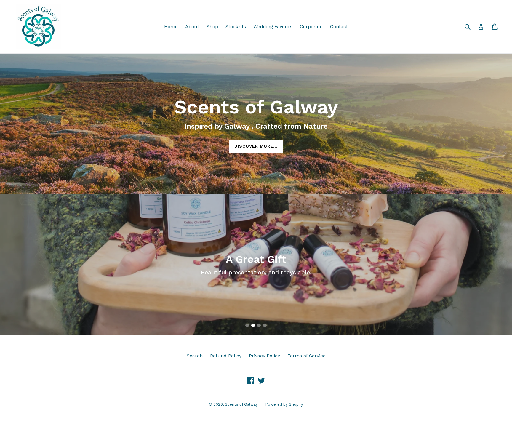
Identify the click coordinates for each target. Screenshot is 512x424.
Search (195, 356)
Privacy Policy (264, 356)
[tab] (247, 325)
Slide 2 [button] (253, 325)
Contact (339, 26)
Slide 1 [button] (247, 325)
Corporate (311, 26)
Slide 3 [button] (259, 325)
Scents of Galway (241, 404)
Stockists (235, 26)
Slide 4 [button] (265, 325)
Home (171, 26)
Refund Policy (225, 356)
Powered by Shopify (284, 404)
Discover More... (256, 146)
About (192, 26)
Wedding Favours (272, 26)
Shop (212, 26)
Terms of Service (306, 356)
